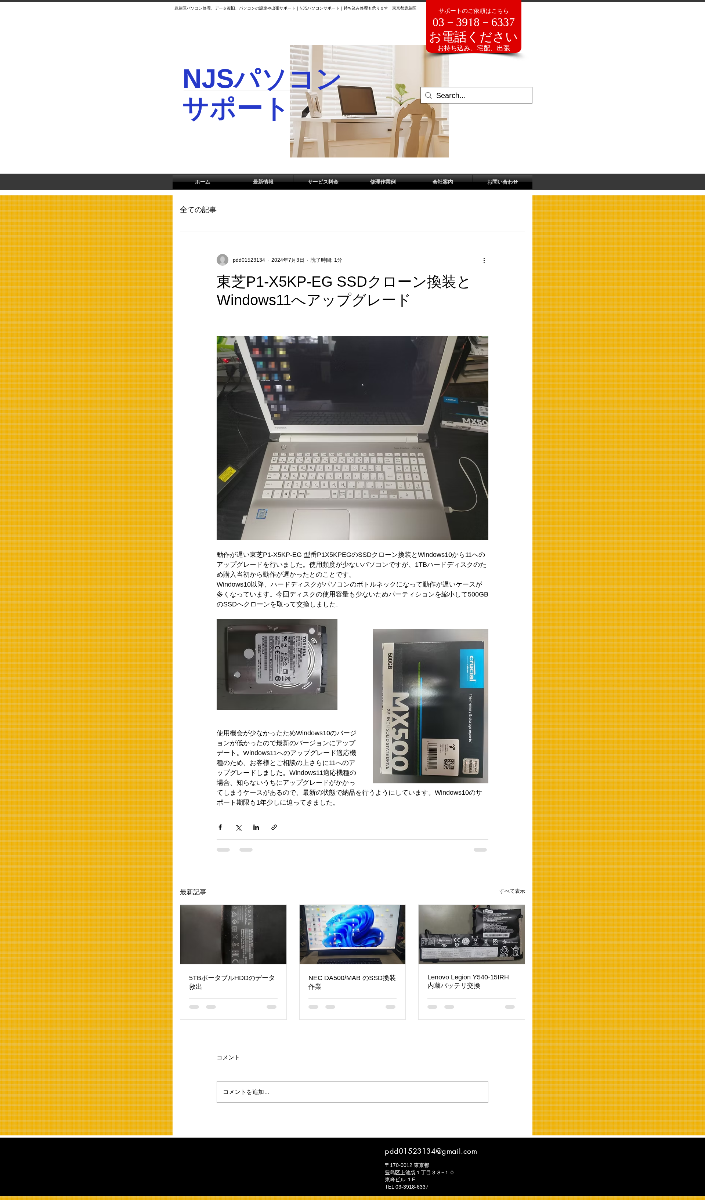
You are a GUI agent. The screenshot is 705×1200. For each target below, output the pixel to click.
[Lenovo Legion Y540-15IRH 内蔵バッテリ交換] (472, 934)
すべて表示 (512, 891)
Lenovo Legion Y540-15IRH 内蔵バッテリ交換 (468, 981)
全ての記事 (198, 210)
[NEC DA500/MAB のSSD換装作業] (353, 934)
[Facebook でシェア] (220, 827)
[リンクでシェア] (274, 827)
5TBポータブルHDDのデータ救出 (232, 982)
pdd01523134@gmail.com (431, 1151)
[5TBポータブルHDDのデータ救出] (233, 934)
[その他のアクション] (484, 259)
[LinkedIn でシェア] (256, 827)
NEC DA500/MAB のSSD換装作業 (352, 982)
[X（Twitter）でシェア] (238, 827)
